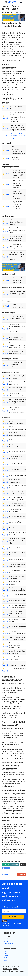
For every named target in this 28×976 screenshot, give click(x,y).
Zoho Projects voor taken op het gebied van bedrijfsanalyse (18, 135)
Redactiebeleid (19, 971)
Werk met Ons (8, 943)
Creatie (6, 956)
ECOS (5, 951)
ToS (11, 971)
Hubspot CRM (8, 953)
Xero (5, 960)
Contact (6, 941)
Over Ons (7, 939)
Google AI (7, 868)
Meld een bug (5, 874)
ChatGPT (7, 864)
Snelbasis (7, 958)
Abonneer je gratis (13, 917)
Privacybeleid (7, 969)
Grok (24, 864)
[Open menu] (21, 1)
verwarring (15, 864)
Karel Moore (8, 12)
